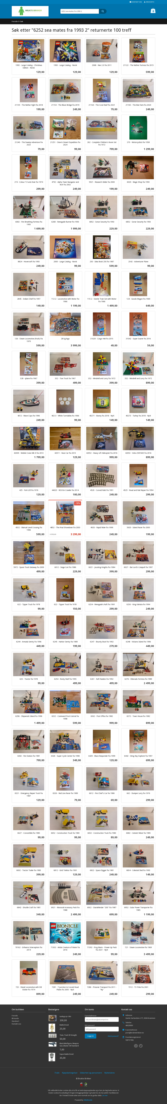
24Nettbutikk (88, 1100)
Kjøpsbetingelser (69, 1072)
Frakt (57, 1072)
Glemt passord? (113, 1036)
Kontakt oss (16, 1024)
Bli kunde (15, 1018)
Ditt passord (89, 1025)
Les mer (105, 1095)
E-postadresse (90, 1015)
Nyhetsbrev (109, 1072)
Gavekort (15, 1021)
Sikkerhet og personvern (91, 1072)
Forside (15, 21)
